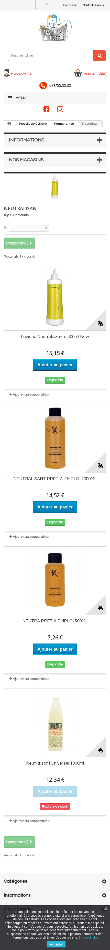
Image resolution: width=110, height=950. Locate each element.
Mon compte (21, 74)
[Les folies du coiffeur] (55, 28)
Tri (5, 228)
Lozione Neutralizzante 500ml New (55, 336)
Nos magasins (26, 159)
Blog (48, 4)
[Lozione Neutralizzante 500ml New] (55, 296)
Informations (26, 140)
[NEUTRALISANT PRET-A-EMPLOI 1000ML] (55, 438)
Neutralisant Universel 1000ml (55, 763)
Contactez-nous (93, 5)
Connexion (70, 5)
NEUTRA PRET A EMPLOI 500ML (55, 621)
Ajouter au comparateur (31, 394)
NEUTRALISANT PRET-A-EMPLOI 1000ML (55, 479)
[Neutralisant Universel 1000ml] (55, 723)
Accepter (56, 944)
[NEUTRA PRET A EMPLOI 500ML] (55, 580)
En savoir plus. (89, 937)
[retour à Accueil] (9, 124)
